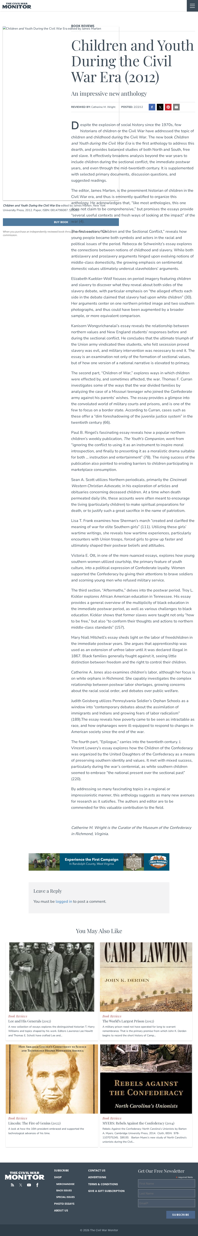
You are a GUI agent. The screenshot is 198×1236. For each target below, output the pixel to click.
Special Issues (65, 1197)
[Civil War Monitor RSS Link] (12, 1185)
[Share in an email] (176, 107)
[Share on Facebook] (152, 107)
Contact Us (96, 1170)
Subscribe (61, 1170)
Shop (58, 1177)
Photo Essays (64, 1203)
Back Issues (64, 1190)
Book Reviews (82, 26)
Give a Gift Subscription (106, 1191)
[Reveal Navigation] (192, 6)
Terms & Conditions (103, 1184)
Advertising (97, 1177)
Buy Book (61, 222)
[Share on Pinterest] (168, 107)
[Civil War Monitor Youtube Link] (29, 1185)
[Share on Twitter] (160, 107)
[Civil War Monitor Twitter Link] (21, 1185)
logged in (64, 901)
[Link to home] (17, 5)
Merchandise (65, 1184)
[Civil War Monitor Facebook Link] (37, 1185)
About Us (61, 1210)
